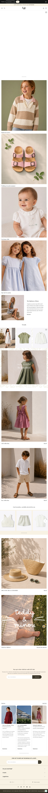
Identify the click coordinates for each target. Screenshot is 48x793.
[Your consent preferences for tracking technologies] (46, 791)
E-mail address (27, 391)
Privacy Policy (29, 399)
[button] (34, 387)
